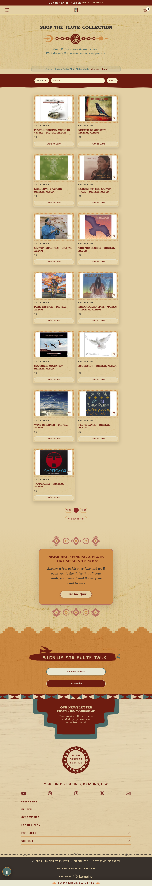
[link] (54, 180)
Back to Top (77, 518)
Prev (68, 510)
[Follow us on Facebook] (76, 793)
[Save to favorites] (69, 177)
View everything (99, 69)
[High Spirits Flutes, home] (76, 9)
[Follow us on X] (102, 793)
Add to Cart (53, 203)
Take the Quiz (76, 594)
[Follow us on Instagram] (49, 793)
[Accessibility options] (6, 871)
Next (83, 510)
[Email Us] (128, 793)
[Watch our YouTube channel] (23, 793)
